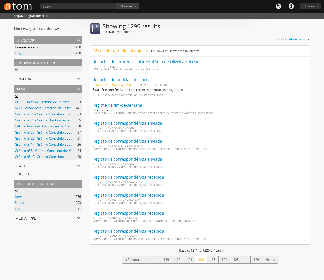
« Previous (132, 259)
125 (236, 259)
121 (189, 259)
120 (177, 259)
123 (212, 259)
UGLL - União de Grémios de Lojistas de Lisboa (49, 102)
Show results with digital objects (176, 51)
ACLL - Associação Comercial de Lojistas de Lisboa (52, 108)
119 (166, 259)
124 (224, 259)
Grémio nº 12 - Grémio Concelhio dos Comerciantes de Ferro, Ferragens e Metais (75, 156)
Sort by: (282, 39)
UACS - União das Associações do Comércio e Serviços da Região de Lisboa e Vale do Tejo (81, 126)
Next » (270, 259)
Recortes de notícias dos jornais (123, 79)
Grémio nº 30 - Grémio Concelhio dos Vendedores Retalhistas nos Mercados (71, 132)
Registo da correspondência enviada (127, 123)
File (17, 209)
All (16, 69)
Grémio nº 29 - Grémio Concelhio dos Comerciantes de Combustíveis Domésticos (75, 114)
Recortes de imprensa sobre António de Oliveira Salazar (146, 61)
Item (18, 196)
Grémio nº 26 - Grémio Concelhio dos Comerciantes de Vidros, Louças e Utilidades (76, 138)
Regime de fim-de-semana (117, 105)
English (20, 53)
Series (19, 202)
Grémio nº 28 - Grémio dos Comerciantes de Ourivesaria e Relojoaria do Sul (71, 120)
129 (256, 259)
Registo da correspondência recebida (128, 177)
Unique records (26, 47)
